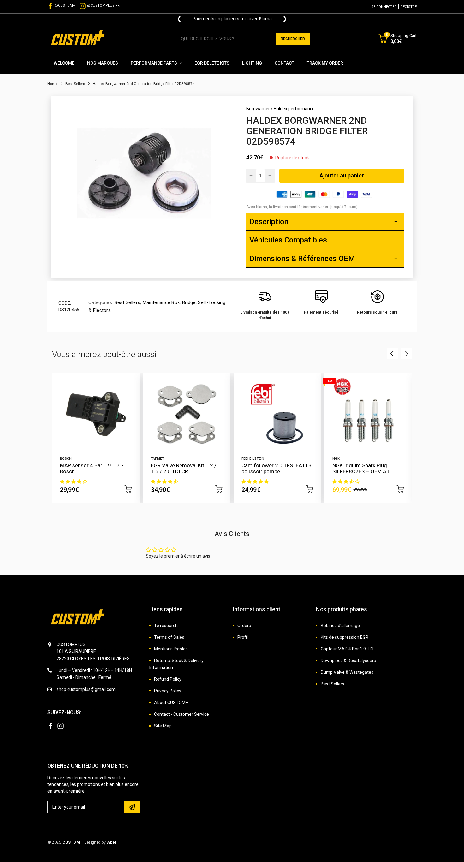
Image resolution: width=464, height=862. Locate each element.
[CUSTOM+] (78, 39)
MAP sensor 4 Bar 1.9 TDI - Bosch (92, 468)
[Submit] (132, 807)
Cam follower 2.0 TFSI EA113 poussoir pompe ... (276, 468)
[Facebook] (50, 726)
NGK (336, 459)
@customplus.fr (103, 5)
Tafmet (157, 459)
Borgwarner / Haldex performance (280, 108)
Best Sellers (126, 302)
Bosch (66, 459)
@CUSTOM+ (65, 5)
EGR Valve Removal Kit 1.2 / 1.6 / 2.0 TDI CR (184, 468)
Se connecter (383, 7)
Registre (409, 7)
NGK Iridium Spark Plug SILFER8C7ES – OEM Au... (362, 468)
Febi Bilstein (252, 459)
